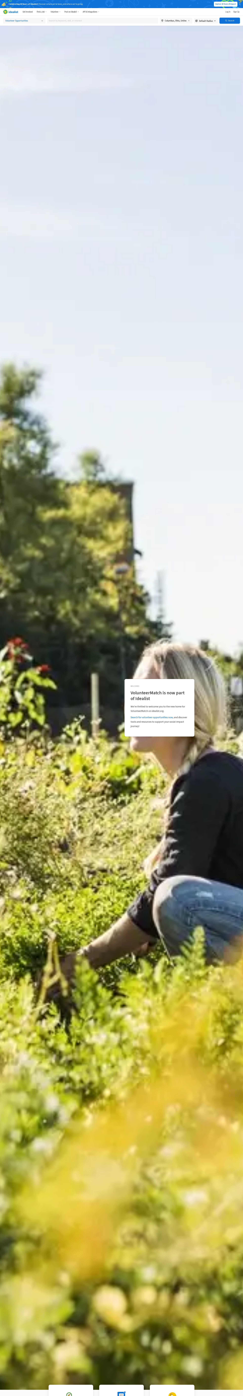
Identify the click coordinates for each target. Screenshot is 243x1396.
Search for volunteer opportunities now (152, 717)
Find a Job (41, 12)
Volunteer (54, 12)
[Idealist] (10, 12)
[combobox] (102, 20)
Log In (227, 12)
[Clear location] (189, 21)
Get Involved (28, 12)
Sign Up (236, 12)
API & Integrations (90, 12)
